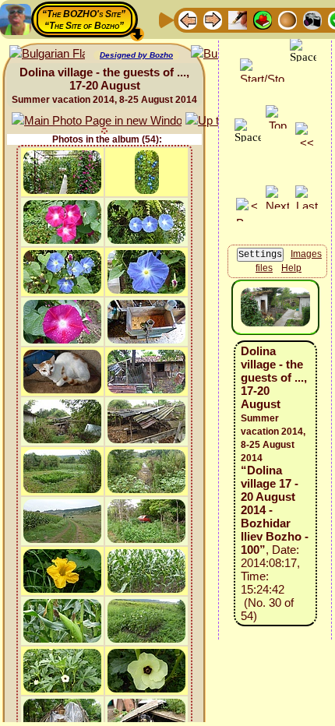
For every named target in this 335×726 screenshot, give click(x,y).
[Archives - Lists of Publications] (237, 19)
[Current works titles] (287, 19)
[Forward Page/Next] (212, 19)
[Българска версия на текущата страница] (47, 54)
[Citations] (262, 19)
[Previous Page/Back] (187, 19)
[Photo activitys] (312, 19)
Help (291, 268)
